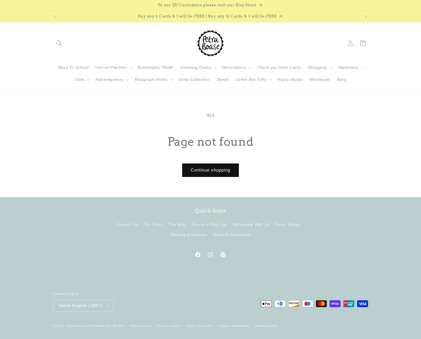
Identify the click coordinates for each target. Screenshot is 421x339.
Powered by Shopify (108, 326)
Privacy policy (169, 326)
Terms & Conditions (232, 234)
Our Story (153, 224)
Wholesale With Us (251, 224)
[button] (59, 43)
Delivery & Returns (188, 234)
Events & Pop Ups (209, 224)
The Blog (177, 224)
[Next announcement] (366, 16)
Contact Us (127, 224)
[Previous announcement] (55, 16)
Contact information (233, 326)
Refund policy (141, 326)
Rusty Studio (287, 224)
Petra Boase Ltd (79, 326)
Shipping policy (267, 326)
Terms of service (199, 326)
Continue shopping (210, 169)
